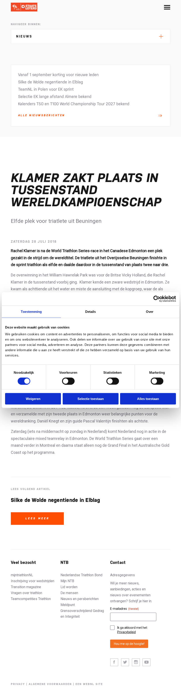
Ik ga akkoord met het (132, 630)
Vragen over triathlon (26, 593)
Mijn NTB (67, 581)
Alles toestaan (148, 399)
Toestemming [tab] (31, 311)
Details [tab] (90, 311)
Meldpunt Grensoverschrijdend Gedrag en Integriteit (82, 611)
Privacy (18, 684)
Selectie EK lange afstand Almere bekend (54, 96)
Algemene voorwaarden (50, 684)
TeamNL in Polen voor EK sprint (46, 89)
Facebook (114, 662)
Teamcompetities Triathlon (31, 599)
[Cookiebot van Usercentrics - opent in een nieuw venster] (156, 298)
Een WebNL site (89, 684)
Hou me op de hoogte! (129, 644)
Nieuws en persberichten (79, 599)
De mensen (69, 593)
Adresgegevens (122, 575)
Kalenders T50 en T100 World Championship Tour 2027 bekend (73, 103)
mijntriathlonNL (22, 575)
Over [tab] (149, 311)
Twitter (125, 662)
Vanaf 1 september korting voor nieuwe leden (58, 74)
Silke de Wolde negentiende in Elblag (50, 82)
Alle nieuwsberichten (41, 115)
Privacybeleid (126, 632)
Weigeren (33, 399)
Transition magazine (26, 587)
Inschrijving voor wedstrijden (32, 581)
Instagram (136, 662)
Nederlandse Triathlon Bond (81, 575)
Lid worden (68, 587)
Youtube (146, 662)
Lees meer (37, 518)
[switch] (68, 381)
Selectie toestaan (90, 399)
